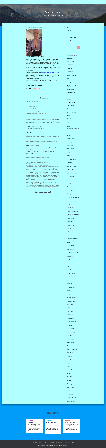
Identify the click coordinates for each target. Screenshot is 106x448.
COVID (69, 183)
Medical (69, 283)
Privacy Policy (59, 442)
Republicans (70, 346)
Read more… (30, 430)
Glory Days (70, 245)
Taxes (69, 373)
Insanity (69, 270)
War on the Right (72, 397)
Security (69, 356)
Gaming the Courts (72, 238)
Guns (68, 259)
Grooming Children (72, 252)
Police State (70, 314)
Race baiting (70, 342)
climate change (71, 169)
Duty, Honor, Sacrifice (73, 197)
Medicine (69, 290)
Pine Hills (70, 311)
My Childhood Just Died (71, 422)
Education (70, 207)
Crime (69, 187)
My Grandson (71, 297)
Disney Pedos (71, 194)
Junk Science (71, 273)
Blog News (70, 162)
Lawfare (69, 277)
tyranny (69, 391)
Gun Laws (70, 256)
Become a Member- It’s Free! (37, 442)
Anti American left (72, 148)
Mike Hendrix (29, 153)
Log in (69, 30)
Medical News (71, 287)
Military (69, 294)
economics (70, 201)
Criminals (70, 190)
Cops (68, 180)
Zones (73, 442)
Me (68, 280)
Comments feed (71, 37)
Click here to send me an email (72, 55)
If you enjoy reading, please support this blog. (73, 129)
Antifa (69, 152)
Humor (69, 263)
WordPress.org (71, 41)
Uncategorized (36, 88)
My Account (52, 442)
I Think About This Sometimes (51, 423)
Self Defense (71, 360)
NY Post (69, 68)
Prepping (69, 325)
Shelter (69, 363)
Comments (30, 422)
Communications (72, 173)
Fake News (70, 218)
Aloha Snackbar (71, 145)
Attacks (69, 78)
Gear (68, 242)
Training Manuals (67, 442)
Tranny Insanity (71, 387)
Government (70, 249)
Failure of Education (73, 214)
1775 (68, 135)
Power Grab (70, 318)
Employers (70, 71)
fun (68, 235)
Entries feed (70, 34)
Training (69, 384)
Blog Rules (46, 442)
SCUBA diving (71, 353)
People (69, 307)
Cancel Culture (71, 166)
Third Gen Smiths (72, 75)
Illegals (69, 266)
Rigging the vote (72, 349)
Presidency (70, 328)
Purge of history (71, 335)
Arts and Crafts (71, 159)
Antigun (69, 155)
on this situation (40, 27)
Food (68, 231)
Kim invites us (29, 27)
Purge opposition (72, 339)
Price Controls (71, 332)
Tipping (69, 380)
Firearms (69, 221)
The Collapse (71, 377)
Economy (70, 204)
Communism (70, 176)
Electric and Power (72, 211)
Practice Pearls (71, 321)
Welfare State (71, 401)
